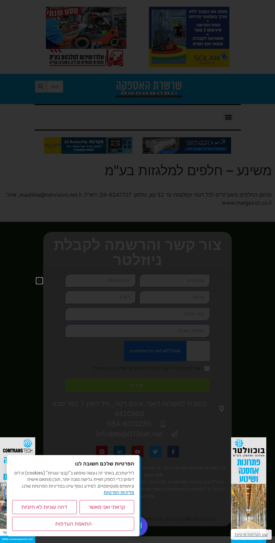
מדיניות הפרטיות (119, 492)
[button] (39, 280)
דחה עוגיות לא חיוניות (44, 507)
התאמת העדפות (73, 524)
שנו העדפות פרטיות (251, 534)
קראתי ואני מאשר (107, 507)
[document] (137, 271)
